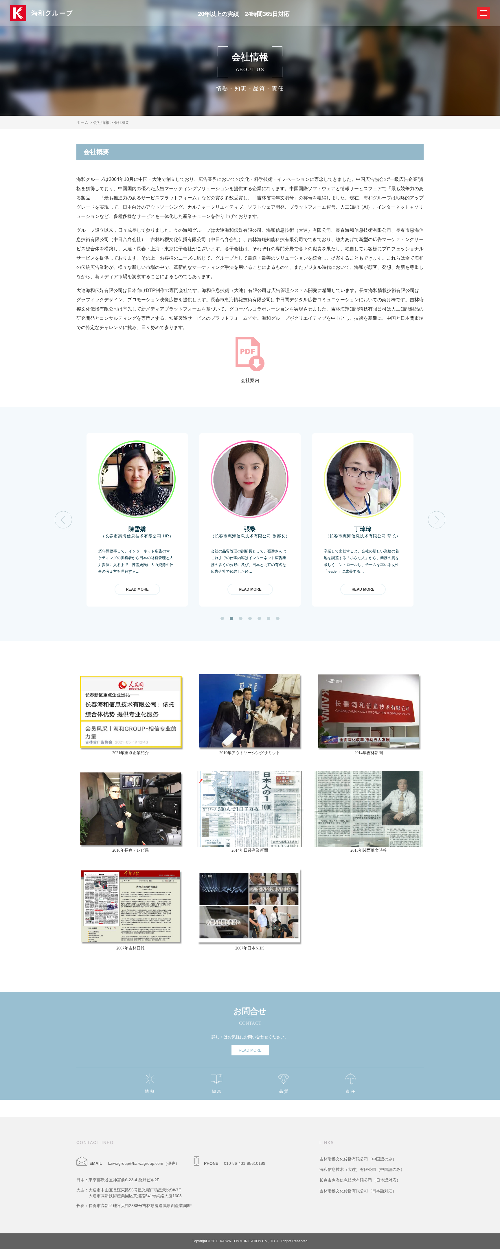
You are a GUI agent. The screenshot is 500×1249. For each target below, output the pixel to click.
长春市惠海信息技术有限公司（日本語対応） (359, 1180)
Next (437, 519)
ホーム (82, 122)
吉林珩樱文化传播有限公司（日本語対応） (357, 1191)
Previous (63, 520)
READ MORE (137, 589)
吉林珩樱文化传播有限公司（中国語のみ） (357, 1159)
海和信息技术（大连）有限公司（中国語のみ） (362, 1169)
